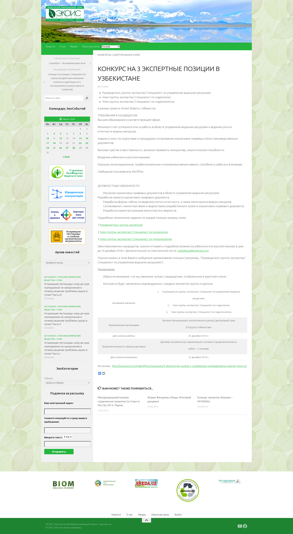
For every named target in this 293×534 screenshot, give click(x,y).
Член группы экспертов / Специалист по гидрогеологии (136, 239)
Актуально (50, 277)
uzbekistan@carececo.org (193, 250)
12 (60, 138)
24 (47, 147)
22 (80, 143)
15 (80, 138)
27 (67, 147)
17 (47, 143)
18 (54, 143)
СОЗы (59, 280)
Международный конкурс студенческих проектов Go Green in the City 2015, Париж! (119, 401)
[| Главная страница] (65, 13)
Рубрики (48, 378)
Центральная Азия (127, 54)
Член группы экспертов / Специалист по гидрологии (134, 232)
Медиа (74, 46)
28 (73, 147)
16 (86, 138)
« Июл (66, 156)
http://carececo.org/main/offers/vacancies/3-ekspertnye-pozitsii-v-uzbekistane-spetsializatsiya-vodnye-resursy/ (179, 366)
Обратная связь (90, 46)
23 (86, 143)
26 (60, 147)
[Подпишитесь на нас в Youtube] (239, 526)
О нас (62, 46)
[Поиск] (87, 98)
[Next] (110, 485)
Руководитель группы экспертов (121, 224)
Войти (178, 514)
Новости (50, 46)
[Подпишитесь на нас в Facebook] (245, 526)
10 (47, 138)
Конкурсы (104, 54)
